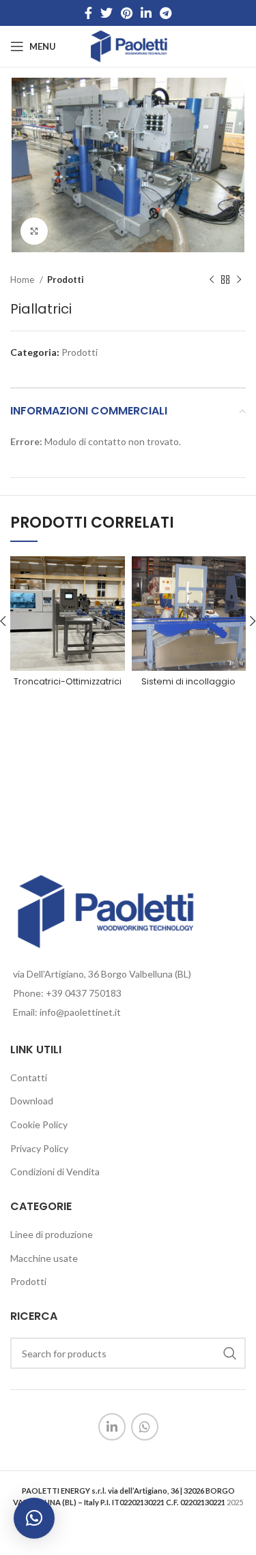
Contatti (28, 1077)
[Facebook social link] (88, 13)
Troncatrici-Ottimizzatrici (68, 681)
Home (23, 279)
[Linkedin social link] (146, 13)
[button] (34, 1518)
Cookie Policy (39, 1124)
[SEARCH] (230, 1353)
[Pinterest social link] (127, 13)
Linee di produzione (51, 1234)
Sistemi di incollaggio (188, 681)
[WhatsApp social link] (144, 1426)
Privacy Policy (39, 1148)
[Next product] (239, 279)
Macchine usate (44, 1258)
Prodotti (65, 279)
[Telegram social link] (165, 13)
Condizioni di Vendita (55, 1171)
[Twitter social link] (106, 13)
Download (31, 1100)
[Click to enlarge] (34, 231)
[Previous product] (211, 279)
